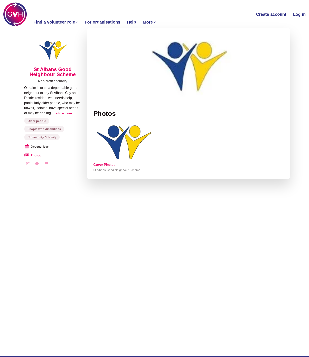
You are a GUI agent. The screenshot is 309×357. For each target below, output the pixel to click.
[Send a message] (37, 163)
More (148, 22)
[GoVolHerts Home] (15, 14)
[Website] (27, 163)
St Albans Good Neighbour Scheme (53, 72)
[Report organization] (46, 163)
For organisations (102, 22)
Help (131, 22)
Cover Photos (104, 165)
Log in (299, 14)
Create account (271, 14)
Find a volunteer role (54, 22)
